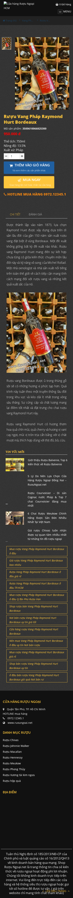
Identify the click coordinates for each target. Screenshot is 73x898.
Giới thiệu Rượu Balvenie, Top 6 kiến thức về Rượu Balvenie (47, 462)
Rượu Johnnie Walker (16, 746)
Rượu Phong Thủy (14, 769)
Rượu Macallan (12, 751)
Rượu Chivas (11, 740)
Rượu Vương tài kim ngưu (19, 775)
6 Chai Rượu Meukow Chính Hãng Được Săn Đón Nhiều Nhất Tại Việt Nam (47, 518)
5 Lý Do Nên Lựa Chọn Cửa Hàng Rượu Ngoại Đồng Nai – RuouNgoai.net (47, 480)
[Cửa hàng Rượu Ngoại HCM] (20, 6)
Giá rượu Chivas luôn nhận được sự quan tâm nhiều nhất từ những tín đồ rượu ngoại (47, 535)
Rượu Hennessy (12, 757)
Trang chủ (11, 20)
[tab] (15, 214)
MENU (67, 11)
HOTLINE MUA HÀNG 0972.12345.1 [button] (36, 194)
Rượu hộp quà (12, 781)
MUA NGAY (30, 182)
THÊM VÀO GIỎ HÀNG (31, 167)
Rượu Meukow (12, 763)
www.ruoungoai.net (20, 722)
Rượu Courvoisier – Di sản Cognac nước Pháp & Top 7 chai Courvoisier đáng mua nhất (47, 499)
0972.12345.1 (15, 718)
